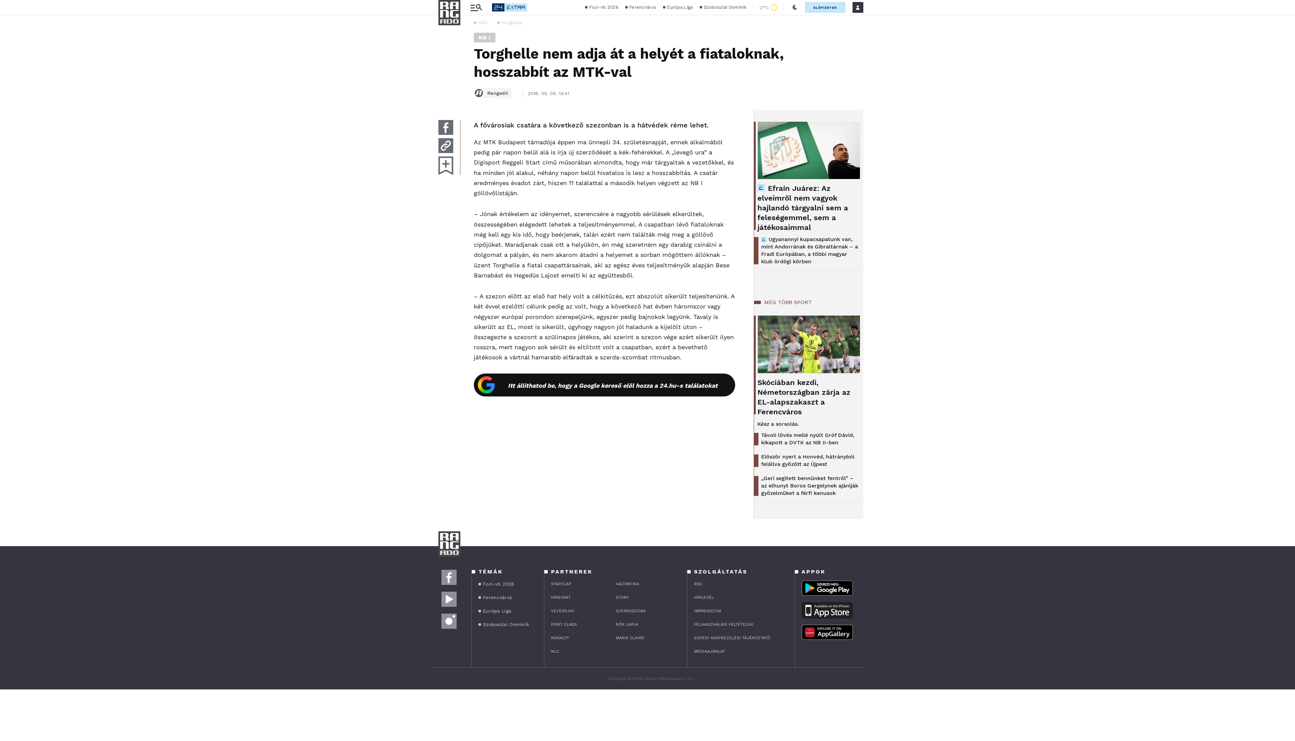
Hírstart (561, 597)
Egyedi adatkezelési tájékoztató (732, 637)
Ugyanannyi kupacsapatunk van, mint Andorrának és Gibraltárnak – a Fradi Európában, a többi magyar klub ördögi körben (809, 250)
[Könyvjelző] (445, 165)
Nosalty (560, 637)
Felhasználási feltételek (723, 624)
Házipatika (627, 584)
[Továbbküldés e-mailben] (445, 145)
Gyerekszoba (631, 611)
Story (622, 597)
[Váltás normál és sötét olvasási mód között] (795, 7)
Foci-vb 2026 (603, 7)
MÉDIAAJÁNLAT (709, 651)
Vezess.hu (562, 611)
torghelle (512, 22)
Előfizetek (825, 7)
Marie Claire (630, 637)
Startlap (561, 584)
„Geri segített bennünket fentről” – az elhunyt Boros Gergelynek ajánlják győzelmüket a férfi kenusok (809, 485)
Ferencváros (642, 7)
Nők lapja (627, 624)
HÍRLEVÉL (704, 597)
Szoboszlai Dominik (725, 7)
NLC (555, 651)
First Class (564, 624)
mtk (482, 22)
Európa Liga (680, 7)
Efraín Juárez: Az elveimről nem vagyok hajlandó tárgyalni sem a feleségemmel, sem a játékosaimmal (802, 208)
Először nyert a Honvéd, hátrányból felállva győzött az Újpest (808, 460)
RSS (698, 584)
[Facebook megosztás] (445, 127)
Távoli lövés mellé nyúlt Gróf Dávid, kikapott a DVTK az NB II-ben (807, 439)
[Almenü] (476, 7)
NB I (485, 37)
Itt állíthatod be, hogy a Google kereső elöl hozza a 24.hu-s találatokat (613, 385)
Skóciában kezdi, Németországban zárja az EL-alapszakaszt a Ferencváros (804, 397)
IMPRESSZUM (707, 611)
